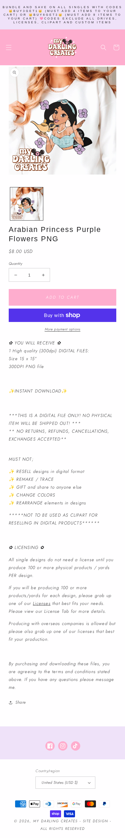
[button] (8, 47)
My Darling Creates (55, 821)
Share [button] (20, 702)
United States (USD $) (60, 782)
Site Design (95, 821)
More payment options (63, 329)
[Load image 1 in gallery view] (26, 203)
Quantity (15, 263)
